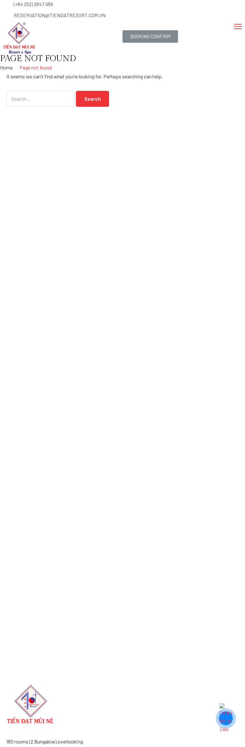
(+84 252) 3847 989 (33, 4)
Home (6, 67)
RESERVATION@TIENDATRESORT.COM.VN (60, 15)
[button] (150, 36)
